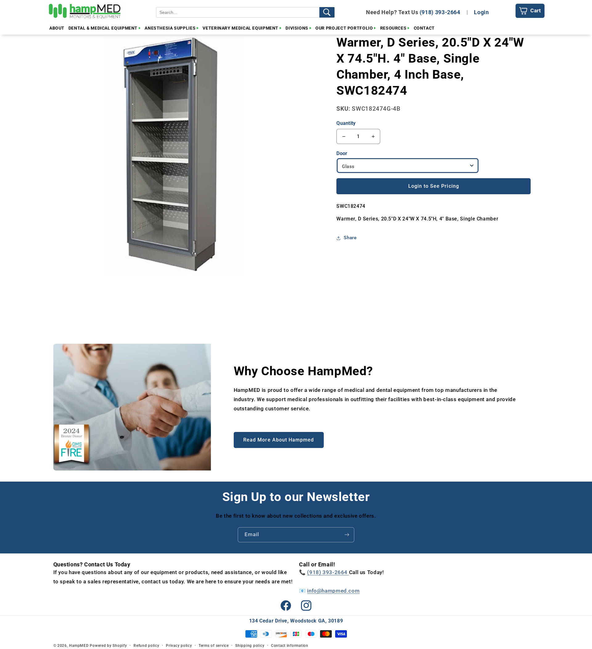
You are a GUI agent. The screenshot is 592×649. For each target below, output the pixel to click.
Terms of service (214, 645)
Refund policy (146, 645)
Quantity (346, 123)
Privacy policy (179, 645)
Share (350, 238)
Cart (535, 10)
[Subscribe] (347, 534)
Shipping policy (249, 645)
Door (341, 153)
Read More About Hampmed (278, 440)
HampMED (78, 645)
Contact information (289, 645)
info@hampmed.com (333, 591)
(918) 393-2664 (440, 12)
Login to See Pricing (433, 186)
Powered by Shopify (108, 645)
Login (481, 12)
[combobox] (237, 12)
